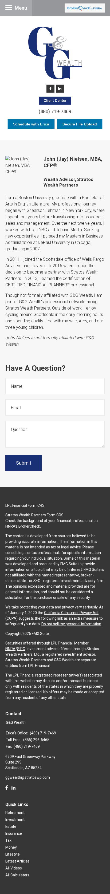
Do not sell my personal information (71, 624)
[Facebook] (6, 787)
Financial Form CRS (28, 505)
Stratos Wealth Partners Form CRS (34, 515)
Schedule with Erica (31, 124)
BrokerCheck (29, 526)
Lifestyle (12, 854)
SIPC (21, 649)
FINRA (10, 649)
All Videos (13, 868)
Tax (8, 840)
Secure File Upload (79, 124)
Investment (15, 819)
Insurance (13, 833)
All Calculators (17, 875)
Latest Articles (17, 861)
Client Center (55, 100)
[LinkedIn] (13, 787)
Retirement (15, 812)
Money (11, 847)
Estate (10, 826)
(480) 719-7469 (55, 111)
